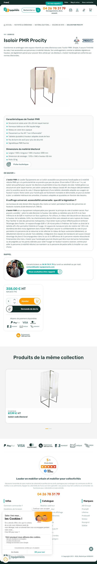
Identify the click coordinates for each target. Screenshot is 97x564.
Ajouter (25, 301)
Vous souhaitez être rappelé (42, 272)
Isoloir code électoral (18, 417)
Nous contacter (87, 2)
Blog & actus (75, 2)
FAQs (66, 2)
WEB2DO (90, 556)
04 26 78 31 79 (54, 8)
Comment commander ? (13, 506)
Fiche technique (21, 164)
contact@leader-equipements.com (40, 267)
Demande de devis (29, 309)
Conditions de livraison (13, 509)
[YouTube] (91, 549)
